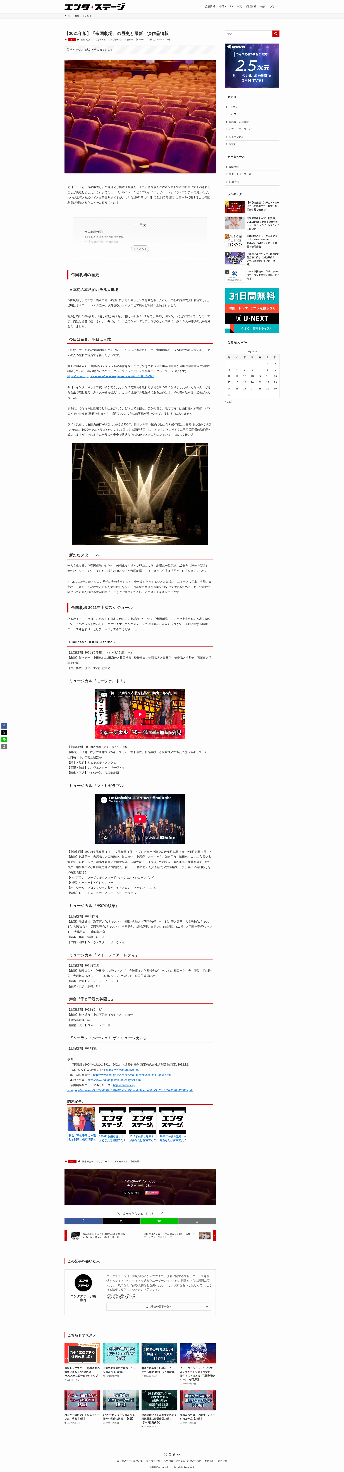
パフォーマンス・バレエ (242, 129)
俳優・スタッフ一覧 (240, 174)
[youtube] (134, 1296)
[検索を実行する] (276, 33)
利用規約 (209, 1460)
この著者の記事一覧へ (159, 1306)
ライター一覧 (153, 1460)
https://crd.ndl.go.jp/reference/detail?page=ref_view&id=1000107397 (110, 376)
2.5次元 (233, 107)
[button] (83, 1221)
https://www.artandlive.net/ (122, 1069)
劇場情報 (234, 181)
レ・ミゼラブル (115, 40)
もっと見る (140, 248)
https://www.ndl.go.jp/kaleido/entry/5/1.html (114, 1079)
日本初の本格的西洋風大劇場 (107, 236)
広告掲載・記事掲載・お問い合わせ (182, 1460)
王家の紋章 (86, 40)
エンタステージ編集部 (83, 1298)
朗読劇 (232, 144)
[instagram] (121, 1296)
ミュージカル (236, 136)
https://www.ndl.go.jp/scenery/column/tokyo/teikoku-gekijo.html (132, 1074)
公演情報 (234, 166)
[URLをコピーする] (197, 1221)
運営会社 (222, 1460)
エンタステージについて (130, 1460)
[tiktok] (127, 1296)
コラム (72, 40)
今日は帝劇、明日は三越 (105, 241)
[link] (109, 1296)
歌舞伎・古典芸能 (239, 121)
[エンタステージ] (94, 6)
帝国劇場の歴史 (95, 231)
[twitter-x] (115, 1296)
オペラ (232, 114)
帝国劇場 (129, 40)
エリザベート (100, 40)
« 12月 (229, 401)
